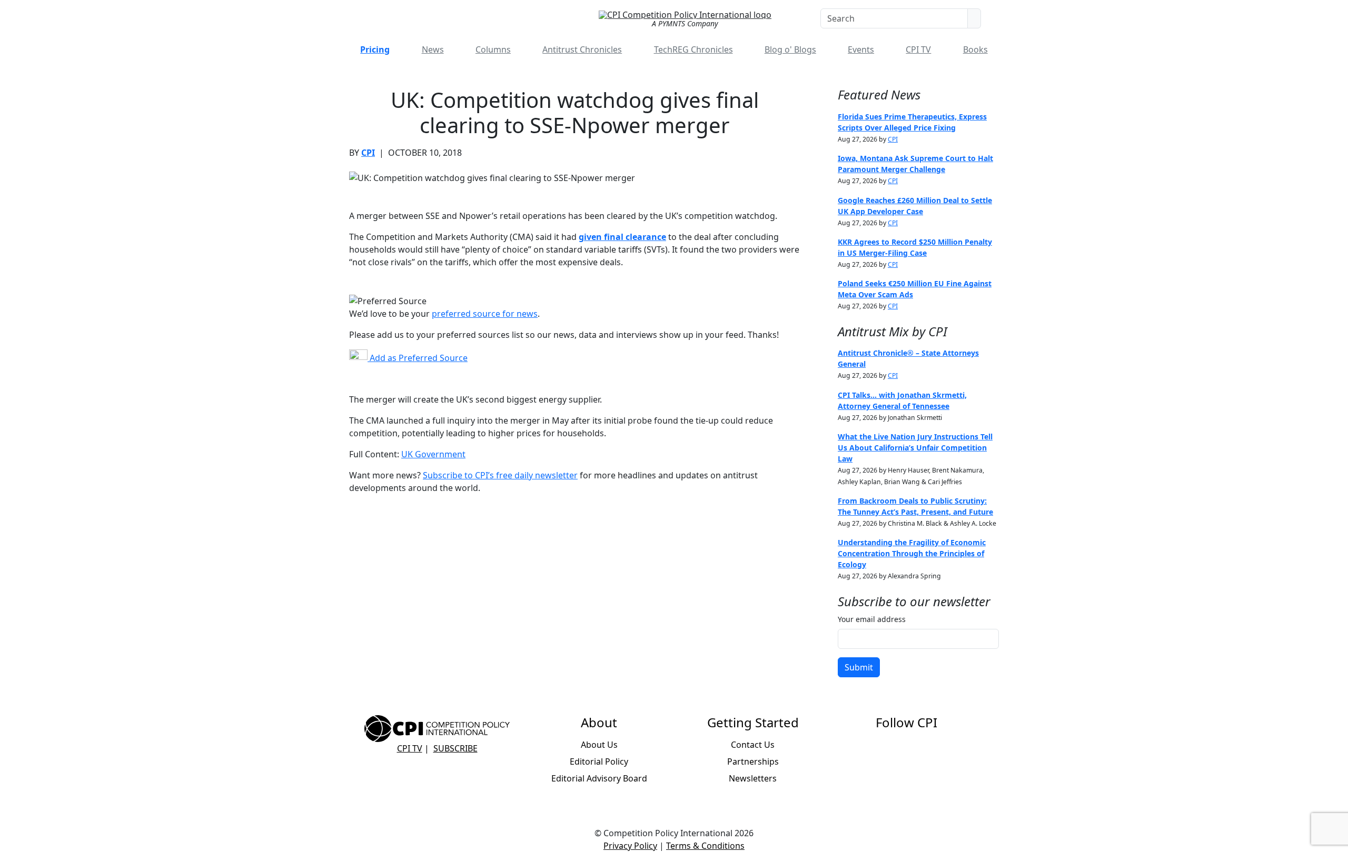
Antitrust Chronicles (582, 49)
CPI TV (918, 49)
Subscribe (455, 748)
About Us (599, 744)
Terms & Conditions (705, 845)
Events (861, 49)
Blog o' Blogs (790, 49)
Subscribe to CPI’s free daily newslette (498, 475)
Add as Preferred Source (418, 358)
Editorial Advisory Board (599, 778)
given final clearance (622, 237)
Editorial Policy (599, 761)
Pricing (375, 49)
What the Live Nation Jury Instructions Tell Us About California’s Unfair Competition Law (915, 448)
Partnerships (753, 761)
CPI (368, 152)
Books (975, 49)
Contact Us (753, 744)
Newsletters (753, 778)
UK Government (433, 454)
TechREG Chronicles (693, 49)
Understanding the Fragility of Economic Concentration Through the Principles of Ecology (912, 553)
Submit (859, 667)
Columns (493, 49)
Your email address (872, 619)
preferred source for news (485, 313)
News (433, 49)
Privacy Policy (630, 845)
